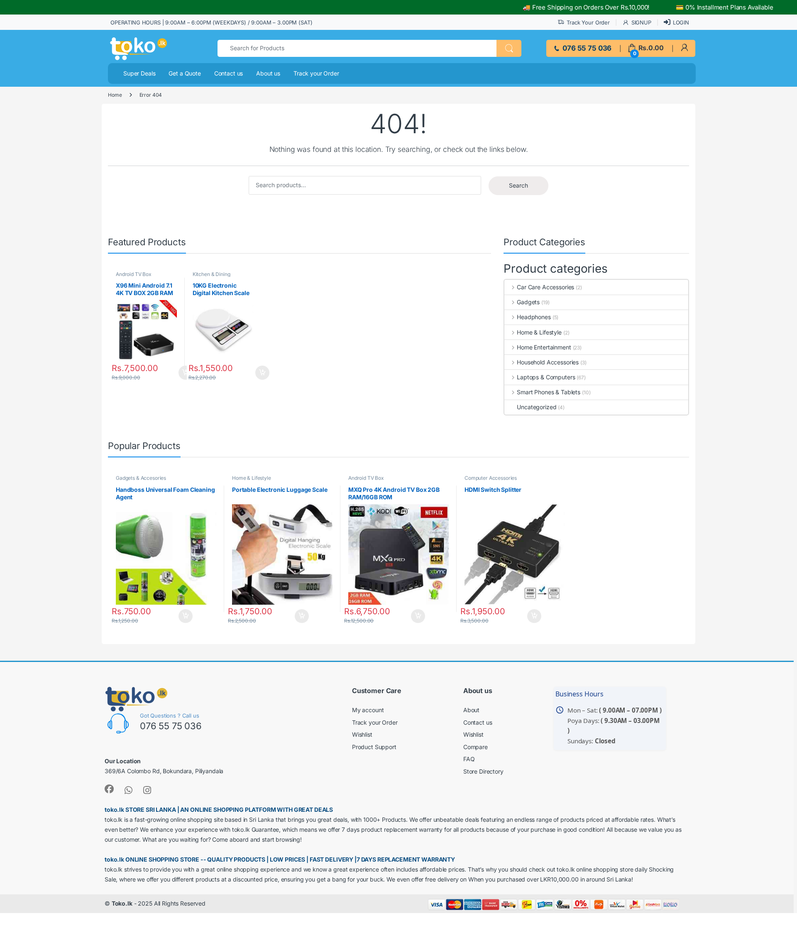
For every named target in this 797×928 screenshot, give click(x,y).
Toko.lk (122, 903)
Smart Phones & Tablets (548, 392)
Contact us (228, 73)
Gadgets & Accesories (141, 478)
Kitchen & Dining (211, 274)
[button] (508, 48)
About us (268, 73)
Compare (475, 746)
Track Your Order (588, 22)
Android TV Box (134, 274)
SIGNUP (641, 22)
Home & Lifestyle (539, 332)
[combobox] (357, 48)
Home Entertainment (544, 347)
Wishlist (362, 734)
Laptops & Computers (546, 377)
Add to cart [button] (264, 373)
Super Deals (139, 73)
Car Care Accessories (545, 287)
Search (518, 185)
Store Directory (483, 771)
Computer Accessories (491, 478)
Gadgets (528, 301)
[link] (684, 48)
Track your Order (316, 73)
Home (115, 95)
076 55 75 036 (586, 48)
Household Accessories (548, 362)
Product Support (374, 746)
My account (368, 709)
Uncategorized (536, 406)
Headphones (533, 316)
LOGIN (681, 22)
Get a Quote (184, 73)
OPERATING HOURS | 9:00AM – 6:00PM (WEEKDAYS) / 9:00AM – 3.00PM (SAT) (211, 22)
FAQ (469, 758)
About (471, 709)
